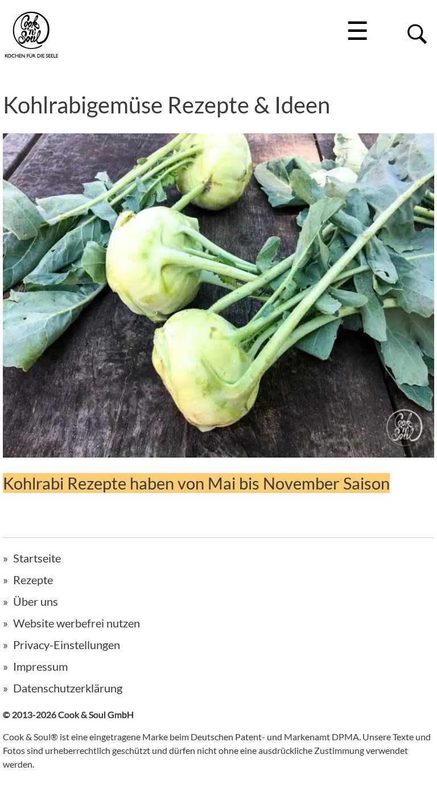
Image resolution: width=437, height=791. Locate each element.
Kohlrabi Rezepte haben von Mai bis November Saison (196, 483)
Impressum (40, 666)
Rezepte (33, 579)
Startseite (37, 558)
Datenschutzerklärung (67, 688)
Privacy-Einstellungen (66, 644)
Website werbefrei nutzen (76, 623)
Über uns (35, 601)
